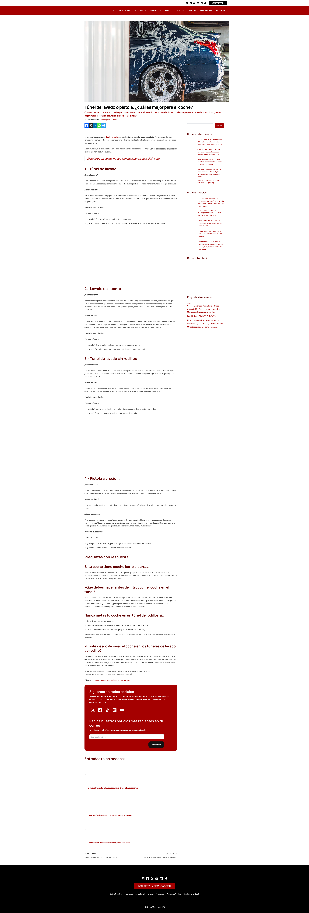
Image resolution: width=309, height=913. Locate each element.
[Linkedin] (201, 3)
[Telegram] (103, 125)
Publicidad (129, 894)
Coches (139, 10)
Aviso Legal (140, 894)
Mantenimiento (113, 680)
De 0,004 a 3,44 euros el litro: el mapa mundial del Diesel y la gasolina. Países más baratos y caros (209, 173)
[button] (218, 3)
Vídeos (168, 10)
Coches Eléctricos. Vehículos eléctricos (203, 306)
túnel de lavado (126, 680)
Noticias (192, 316)
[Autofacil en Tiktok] (107, 711)
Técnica (179, 10)
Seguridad (199, 324)
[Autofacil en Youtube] (122, 711)
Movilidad (212, 312)
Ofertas (192, 10)
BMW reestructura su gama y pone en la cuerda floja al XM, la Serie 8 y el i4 (209, 223)
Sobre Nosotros (116, 894)
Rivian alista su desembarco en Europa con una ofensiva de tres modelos (210, 233)
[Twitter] (152, 878)
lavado (103, 680)
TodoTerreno (217, 323)
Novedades (207, 316)
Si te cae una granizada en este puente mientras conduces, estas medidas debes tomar (209, 161)
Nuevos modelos (195, 320)
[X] (91, 125)
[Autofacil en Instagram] (114, 711)
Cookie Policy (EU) (191, 894)
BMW (189, 303)
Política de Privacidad (155, 894)
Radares (220, 10)
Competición (192, 309)
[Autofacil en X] (93, 711)
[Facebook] (191, 3)
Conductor (203, 309)
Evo (209, 309)
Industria (216, 309)
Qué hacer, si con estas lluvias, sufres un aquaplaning (208, 181)
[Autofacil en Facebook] (100, 711)
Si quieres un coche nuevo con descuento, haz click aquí (123, 158)
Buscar (219, 126)
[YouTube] (194, 3)
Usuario (154, 10)
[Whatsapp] (99, 125)
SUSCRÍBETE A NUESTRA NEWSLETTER (155, 886)
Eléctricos (206, 10)
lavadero (96, 680)
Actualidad (125, 10)
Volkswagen (214, 327)
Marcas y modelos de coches (197, 312)
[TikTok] (205, 3)
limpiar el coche (112, 137)
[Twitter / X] (198, 3)
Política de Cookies (174, 894)
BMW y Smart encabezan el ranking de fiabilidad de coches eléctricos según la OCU (209, 212)
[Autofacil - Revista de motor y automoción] (91, 10)
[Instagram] (187, 3)
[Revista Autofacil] (205, 275)
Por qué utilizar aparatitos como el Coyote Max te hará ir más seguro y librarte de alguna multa (209, 141)
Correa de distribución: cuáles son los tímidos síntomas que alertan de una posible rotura (208, 151)
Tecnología (206, 324)
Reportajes (191, 324)
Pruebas (215, 320)
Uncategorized (194, 327)
